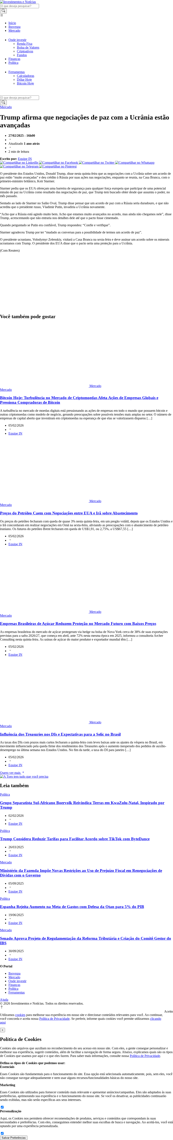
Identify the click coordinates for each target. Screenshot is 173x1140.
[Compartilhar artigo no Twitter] (97, 162)
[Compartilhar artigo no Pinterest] (58, 166)
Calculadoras (25, 76)
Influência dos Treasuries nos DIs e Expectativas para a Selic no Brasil (60, 734)
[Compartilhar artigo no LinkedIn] (19, 162)
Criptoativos (25, 51)
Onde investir (17, 40)
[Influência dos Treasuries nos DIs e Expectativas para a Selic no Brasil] (44, 722)
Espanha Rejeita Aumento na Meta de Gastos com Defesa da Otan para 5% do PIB (72, 906)
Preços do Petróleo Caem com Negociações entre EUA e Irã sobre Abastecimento (69, 513)
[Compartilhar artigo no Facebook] (59, 162)
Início (12, 23)
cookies (20, 1015)
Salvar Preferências (14, 1137)
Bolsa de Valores (28, 47)
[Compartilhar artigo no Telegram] (19, 166)
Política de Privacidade (54, 1018)
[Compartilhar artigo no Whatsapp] (134, 162)
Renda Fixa (24, 43)
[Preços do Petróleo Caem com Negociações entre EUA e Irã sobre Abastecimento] (44, 501)
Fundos (22, 55)
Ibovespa (14, 27)
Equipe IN (25, 159)
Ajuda (4, 999)
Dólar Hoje (24, 79)
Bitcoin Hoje (25, 83)
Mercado (14, 30)
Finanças (14, 59)
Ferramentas (16, 72)
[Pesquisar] (3, 11)
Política (13, 62)
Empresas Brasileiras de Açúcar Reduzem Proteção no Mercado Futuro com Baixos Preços (78, 623)
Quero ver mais (10, 773)
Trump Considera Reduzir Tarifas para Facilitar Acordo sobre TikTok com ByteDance (75, 839)
